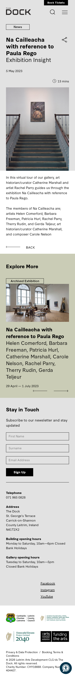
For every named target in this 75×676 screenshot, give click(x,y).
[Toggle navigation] (65, 12)
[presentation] (41, 391)
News (18, 26)
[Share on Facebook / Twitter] (64, 40)
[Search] (52, 11)
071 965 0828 (16, 497)
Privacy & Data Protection (22, 652)
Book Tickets (56, 2)
